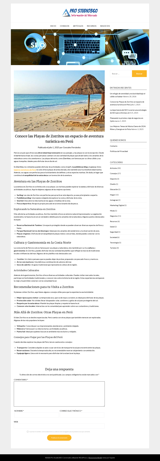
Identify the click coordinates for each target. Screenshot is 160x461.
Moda (112, 211)
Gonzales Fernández (72, 147)
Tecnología (114, 243)
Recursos (91, 26)
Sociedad (113, 237)
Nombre (19, 411)
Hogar (112, 195)
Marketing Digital (117, 205)
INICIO (53, 26)
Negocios (105, 26)
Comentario (21, 379)
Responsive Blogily (95, 458)
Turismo (113, 248)
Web (16, 422)
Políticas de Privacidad (119, 151)
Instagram (114, 200)
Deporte (113, 179)
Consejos (64, 26)
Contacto (113, 146)
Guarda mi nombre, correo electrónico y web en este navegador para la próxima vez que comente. (59, 432)
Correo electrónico (71, 411)
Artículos (78, 26)
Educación (114, 189)
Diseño (113, 184)
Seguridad (114, 232)
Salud (112, 227)
